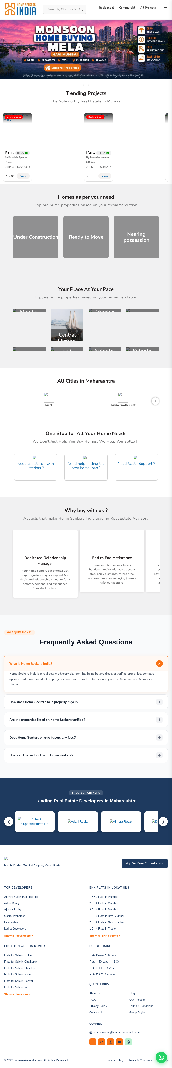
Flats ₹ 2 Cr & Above (102, 974)
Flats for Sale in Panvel (18, 980)
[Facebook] (92, 1041)
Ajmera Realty (12, 909)
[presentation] (83, 85)
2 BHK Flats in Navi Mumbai (106, 922)
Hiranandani (11, 922)
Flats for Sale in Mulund (18, 955)
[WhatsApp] (128, 1041)
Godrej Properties (14, 915)
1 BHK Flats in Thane (102, 928)
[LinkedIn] (101, 1041)
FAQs (92, 999)
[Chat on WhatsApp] (161, 1057)
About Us (95, 993)
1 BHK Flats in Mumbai (103, 896)
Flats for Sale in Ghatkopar (20, 961)
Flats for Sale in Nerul (17, 987)
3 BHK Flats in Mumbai (103, 909)
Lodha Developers (15, 928)
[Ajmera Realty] (121, 821)
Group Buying (137, 1012)
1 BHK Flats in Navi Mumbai (106, 915)
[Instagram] (110, 1041)
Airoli (49, 405)
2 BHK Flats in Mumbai (103, 903)
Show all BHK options (104, 935)
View (23, 176)
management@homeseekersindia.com (117, 1032)
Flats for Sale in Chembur (19, 968)
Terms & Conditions (141, 1006)
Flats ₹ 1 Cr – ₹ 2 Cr (101, 968)
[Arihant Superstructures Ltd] (35, 821)
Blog (132, 993)
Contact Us (96, 1012)
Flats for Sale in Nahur (17, 974)
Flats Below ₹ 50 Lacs (102, 955)
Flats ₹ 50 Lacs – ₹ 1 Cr (104, 961)
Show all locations (17, 994)
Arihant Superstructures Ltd (21, 896)
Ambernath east (123, 405)
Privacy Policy (98, 1006)
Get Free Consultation (147, 863)
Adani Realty (12, 903)
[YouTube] (119, 1041)
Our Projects (137, 999)
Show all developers (18, 935)
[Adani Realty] (78, 821)
